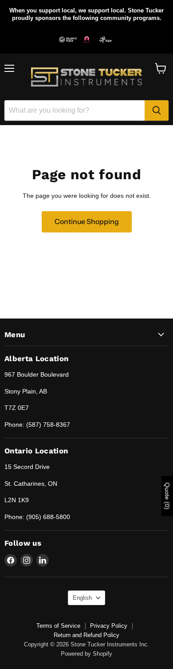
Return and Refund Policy (86, 635)
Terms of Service (58, 625)
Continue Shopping (87, 221)
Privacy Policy (108, 625)
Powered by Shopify (86, 653)
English (82, 597)
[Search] (157, 110)
